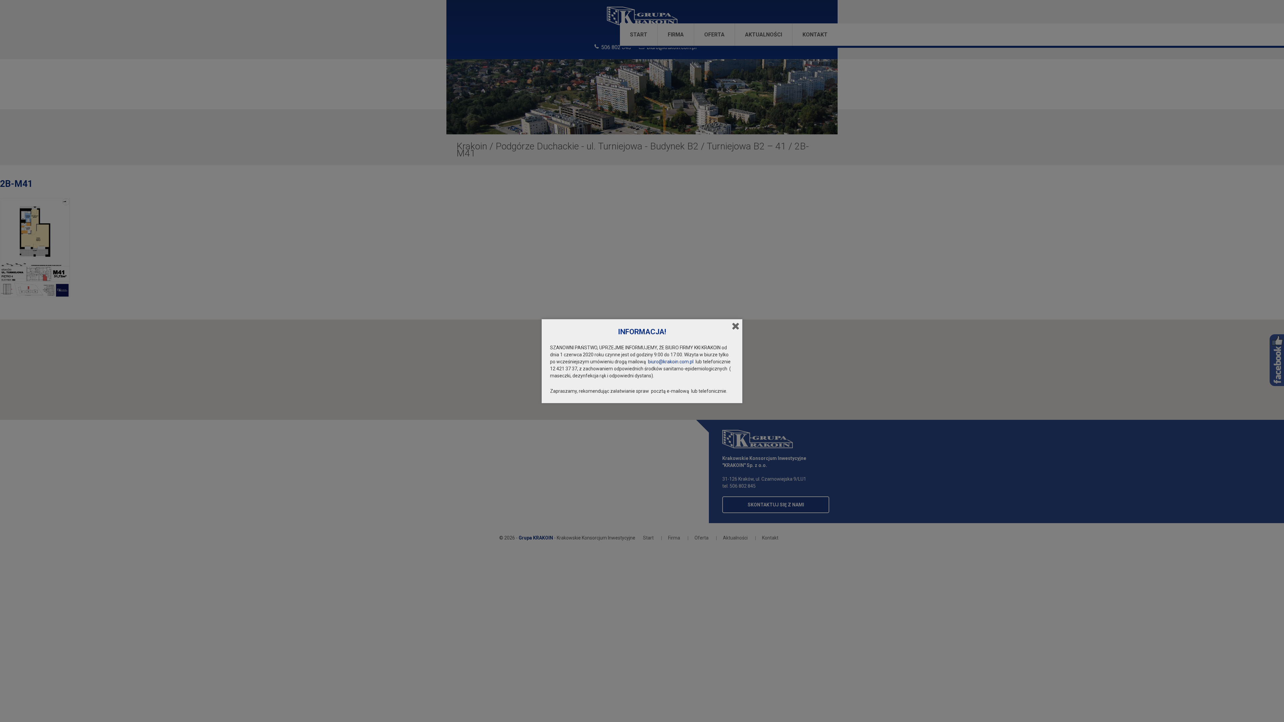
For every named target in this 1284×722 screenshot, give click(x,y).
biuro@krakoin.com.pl (670, 361)
